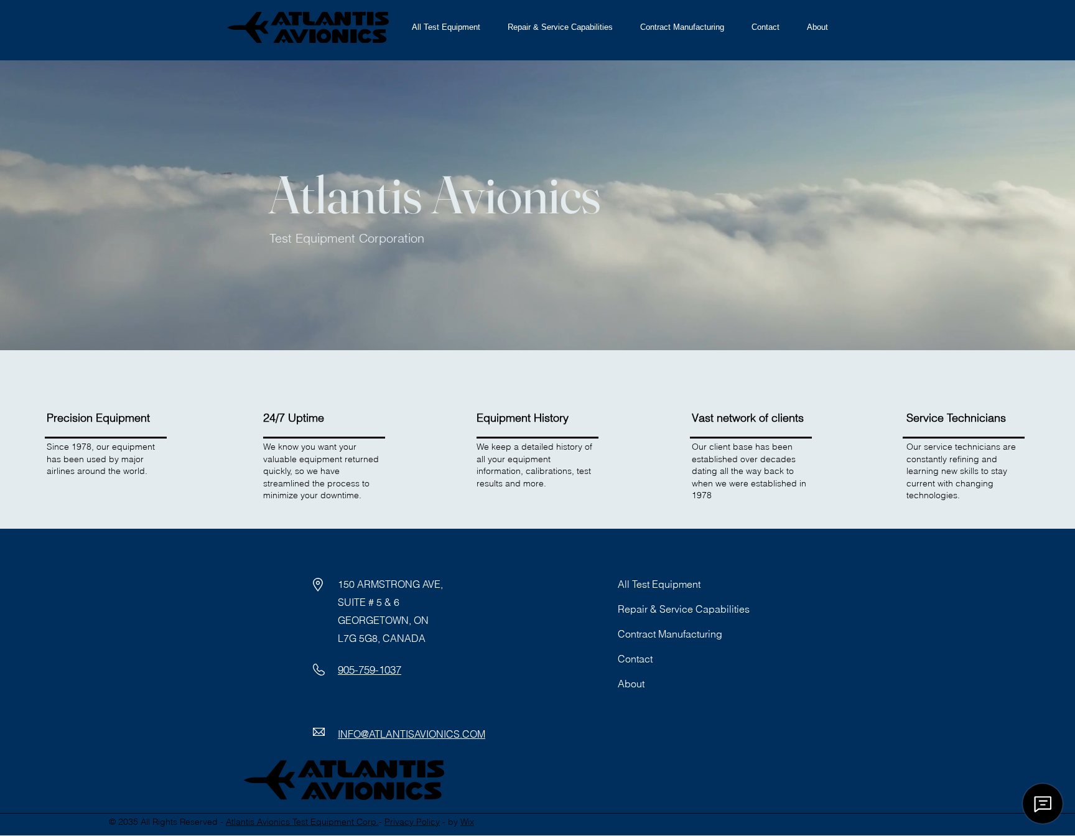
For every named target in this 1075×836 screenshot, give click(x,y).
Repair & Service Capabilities (684, 609)
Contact (635, 659)
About (631, 683)
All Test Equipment (659, 584)
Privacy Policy (412, 821)
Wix (467, 821)
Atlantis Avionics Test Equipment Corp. (302, 821)
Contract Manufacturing (670, 634)
